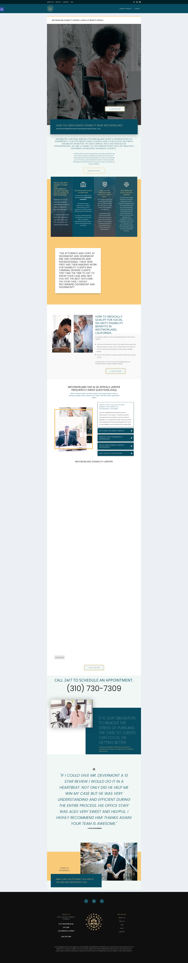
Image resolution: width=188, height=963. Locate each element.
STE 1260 (66, 927)
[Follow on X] (102, 901)
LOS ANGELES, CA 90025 (66, 931)
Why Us (58, 2)
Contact (137, 9)
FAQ (71, 2)
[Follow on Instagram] (94, 901)
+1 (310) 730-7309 (115, 109)
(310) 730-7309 (94, 688)
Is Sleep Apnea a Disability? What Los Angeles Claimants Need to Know (84, 581)
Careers (66, 2)
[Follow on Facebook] (86, 901)
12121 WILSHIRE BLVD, (66, 924)
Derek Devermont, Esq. (62, 520)
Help (122, 928)
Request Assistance (94, 171)
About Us (50, 2)
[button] (2, 9)
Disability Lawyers (125, 9)
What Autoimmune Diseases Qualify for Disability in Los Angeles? (83, 645)
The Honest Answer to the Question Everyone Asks (77, 518)
